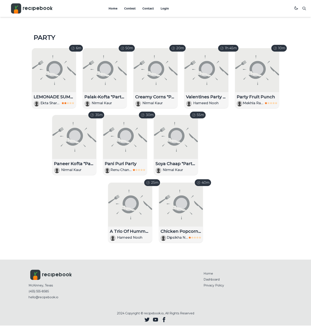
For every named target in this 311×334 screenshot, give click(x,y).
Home (113, 8)
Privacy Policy (214, 285)
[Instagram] (155, 319)
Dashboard (212, 279)
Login (165, 8)
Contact (148, 8)
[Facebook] (164, 319)
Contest (130, 8)
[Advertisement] (232, 145)
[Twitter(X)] (147, 319)
